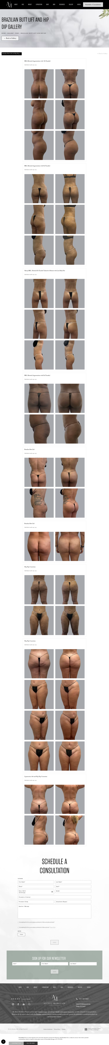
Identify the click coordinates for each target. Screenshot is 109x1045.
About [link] (16, 4)
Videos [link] (79, 4)
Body (17, 33)
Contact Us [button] (16, 1043)
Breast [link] (30, 4)
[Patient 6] (39, 546)
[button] (3, 1042)
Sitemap (63, 1029)
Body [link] (47, 4)
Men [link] (54, 4)
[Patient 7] (39, 589)
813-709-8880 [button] (31, 1043)
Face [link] (23, 4)
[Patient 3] (39, 293)
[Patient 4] (39, 398)
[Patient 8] (39, 663)
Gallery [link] (71, 4)
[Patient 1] (39, 83)
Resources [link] (62, 4)
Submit (54, 942)
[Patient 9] (39, 799)
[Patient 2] (39, 188)
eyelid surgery (63, 1012)
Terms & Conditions (47, 1029)
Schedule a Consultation (93, 5)
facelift (57, 1012)
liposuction (71, 1012)
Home (4, 33)
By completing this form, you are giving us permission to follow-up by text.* (37, 927)
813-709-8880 (59, 1039)
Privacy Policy (52, 927)
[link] (21, 999)
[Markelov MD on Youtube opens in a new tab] (23, 1004)
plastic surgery (43, 1012)
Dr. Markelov (37, 1014)
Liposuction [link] (39, 4)
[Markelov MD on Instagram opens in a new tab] (12, 1004)
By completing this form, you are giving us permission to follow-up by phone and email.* (37, 922)
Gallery (10, 33)
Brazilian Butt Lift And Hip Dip (33, 33)
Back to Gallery (103, 53)
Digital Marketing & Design (94, 1029)
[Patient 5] (39, 472)
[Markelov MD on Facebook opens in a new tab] (18, 1004)
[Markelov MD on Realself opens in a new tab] (29, 1004)
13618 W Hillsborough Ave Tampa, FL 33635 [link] (83, 1005)
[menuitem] (16, 4)
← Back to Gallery (10, 38)
